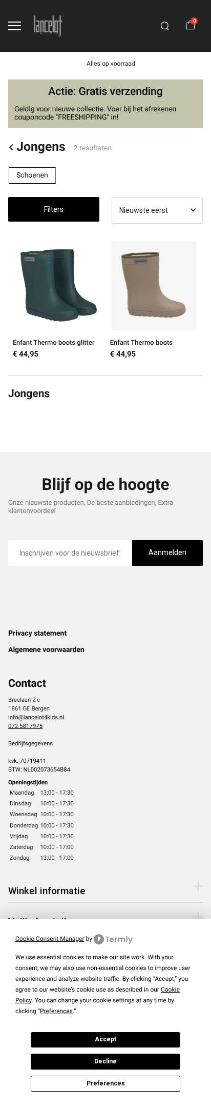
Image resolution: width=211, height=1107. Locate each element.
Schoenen (32, 175)
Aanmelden (167, 552)
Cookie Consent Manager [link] (50, 938)
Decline (105, 1061)
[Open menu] (14, 26)
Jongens (40, 147)
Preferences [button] (56, 1011)
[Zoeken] (165, 26)
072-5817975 (25, 725)
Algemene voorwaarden (46, 650)
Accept (105, 1039)
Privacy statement (37, 633)
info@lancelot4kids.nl (36, 717)
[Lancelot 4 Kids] (49, 26)
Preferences (106, 1083)
